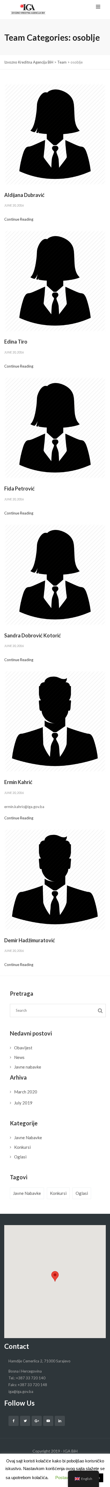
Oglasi (20, 1156)
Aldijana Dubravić (24, 195)
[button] (55, 1276)
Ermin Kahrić (18, 782)
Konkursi (22, 1147)
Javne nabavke (27, 1066)
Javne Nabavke (28, 1137)
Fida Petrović (19, 488)
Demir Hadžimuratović (29, 940)
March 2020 (25, 1091)
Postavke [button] (64, 1477)
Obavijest (23, 1047)
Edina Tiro (15, 341)
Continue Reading (18, 219)
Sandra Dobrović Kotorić (32, 635)
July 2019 (23, 1102)
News (19, 1057)
